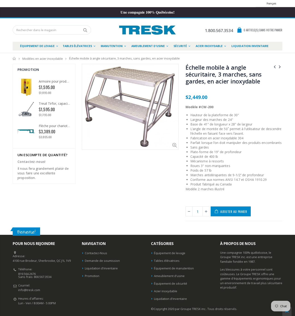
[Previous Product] (274, 66)
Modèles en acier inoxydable (42, 59)
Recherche (85, 30)
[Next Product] (279, 66)
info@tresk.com (29, 290)
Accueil (14, 58)
